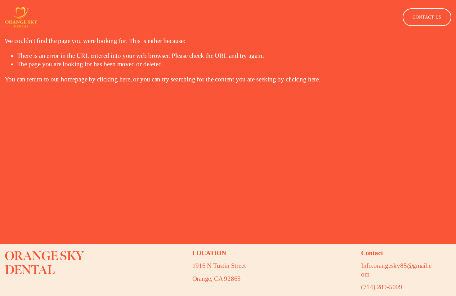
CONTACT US (427, 17)
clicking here (113, 79)
